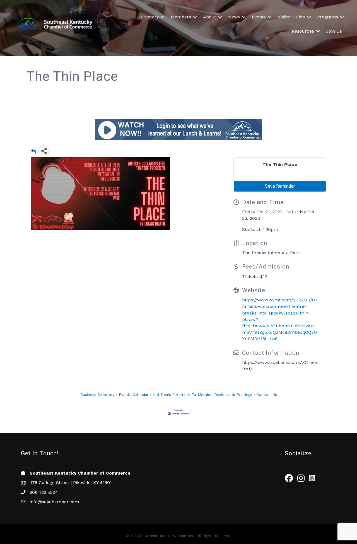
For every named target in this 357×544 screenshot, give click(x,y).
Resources (303, 31)
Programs (327, 17)
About (209, 17)
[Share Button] (44, 150)
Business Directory (97, 394)
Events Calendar (133, 394)
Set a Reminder (280, 186)
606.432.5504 (44, 492)
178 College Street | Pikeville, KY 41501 (71, 482)
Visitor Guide (291, 17)
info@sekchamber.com (54, 501)
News (234, 17)
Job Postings (240, 394)
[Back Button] (33, 152)
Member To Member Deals (199, 394)
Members (181, 17)
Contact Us (266, 394)
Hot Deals (162, 394)
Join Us (334, 31)
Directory (149, 17)
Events (259, 17)
